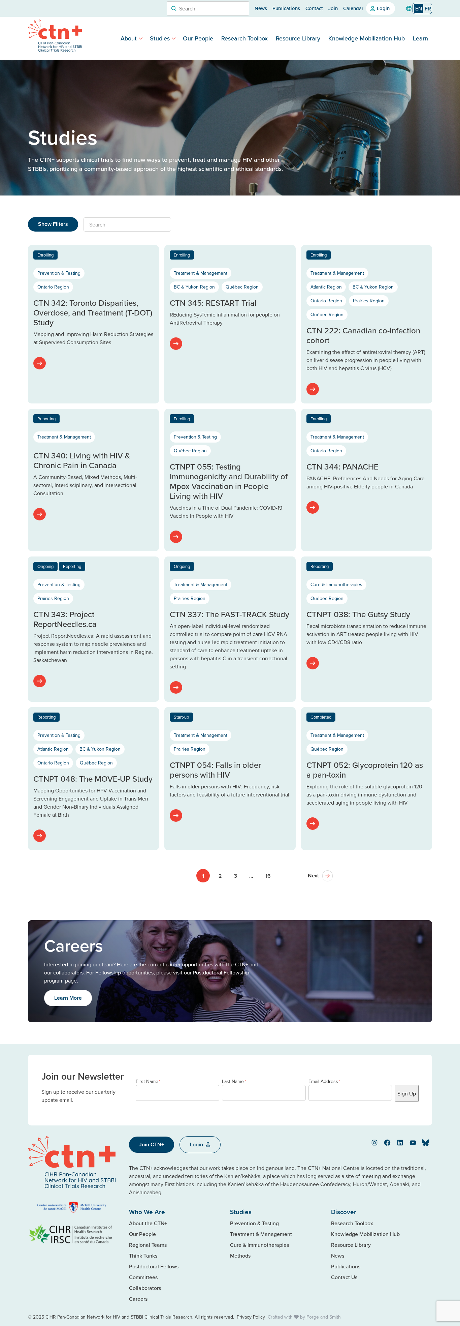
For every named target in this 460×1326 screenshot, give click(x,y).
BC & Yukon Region (194, 286)
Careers (138, 1298)
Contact (314, 8)
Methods (240, 1255)
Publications (286, 8)
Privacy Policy (251, 1317)
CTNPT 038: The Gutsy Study (358, 614)
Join (333, 8)
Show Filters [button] (53, 224)
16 (268, 876)
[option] (428, 8)
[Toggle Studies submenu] (173, 38)
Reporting (46, 419)
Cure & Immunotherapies (336, 584)
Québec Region (242, 286)
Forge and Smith (323, 1317)
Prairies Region (369, 300)
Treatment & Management (200, 273)
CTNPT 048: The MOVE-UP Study (93, 778)
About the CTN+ (148, 1223)
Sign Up (406, 1093)
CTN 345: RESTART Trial (213, 302)
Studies (160, 38)
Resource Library (298, 38)
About (129, 38)
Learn (420, 38)
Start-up (181, 717)
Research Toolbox (244, 38)
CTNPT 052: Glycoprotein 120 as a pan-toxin (364, 769)
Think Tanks (143, 1255)
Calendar (353, 8)
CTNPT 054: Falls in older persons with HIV (215, 769)
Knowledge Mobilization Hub (366, 38)
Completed (320, 717)
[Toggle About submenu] (140, 38)
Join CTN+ (151, 1144)
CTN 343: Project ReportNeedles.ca (65, 619)
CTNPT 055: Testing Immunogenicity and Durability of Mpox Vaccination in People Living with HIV (229, 481)
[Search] (174, 8)
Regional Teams (148, 1244)
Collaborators (145, 1288)
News (261, 8)
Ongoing (45, 566)
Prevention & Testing (58, 273)
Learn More (68, 998)
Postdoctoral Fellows (153, 1266)
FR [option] (428, 8)
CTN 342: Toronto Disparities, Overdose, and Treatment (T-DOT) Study (92, 312)
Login (383, 8)
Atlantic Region (326, 286)
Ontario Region (53, 286)
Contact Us (344, 1277)
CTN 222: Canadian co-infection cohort (363, 335)
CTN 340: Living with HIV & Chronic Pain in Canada (81, 460)
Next (313, 875)
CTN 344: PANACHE (342, 466)
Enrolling (45, 255)
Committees (143, 1277)
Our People (198, 38)
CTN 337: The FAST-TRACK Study (229, 614)
